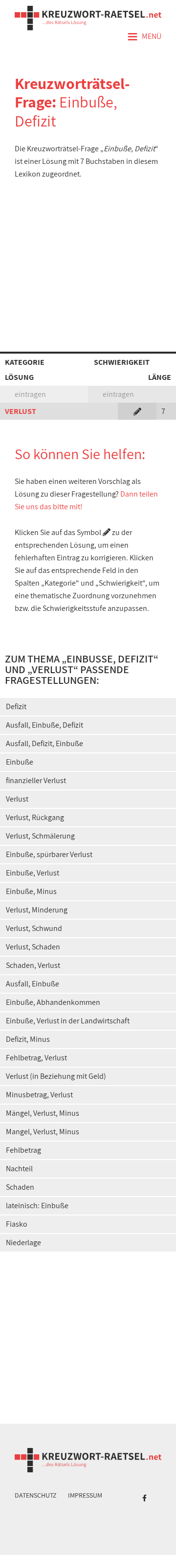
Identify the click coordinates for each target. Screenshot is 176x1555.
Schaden (20, 1187)
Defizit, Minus (28, 1039)
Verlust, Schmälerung (40, 836)
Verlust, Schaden (33, 947)
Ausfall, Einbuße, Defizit (44, 725)
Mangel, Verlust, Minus (42, 1131)
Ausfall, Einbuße (32, 984)
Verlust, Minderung (36, 910)
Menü (144, 37)
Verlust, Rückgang (35, 817)
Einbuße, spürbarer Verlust (49, 854)
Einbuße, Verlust (32, 873)
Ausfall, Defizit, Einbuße (44, 743)
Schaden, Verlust (33, 965)
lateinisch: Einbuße (37, 1205)
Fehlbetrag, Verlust (36, 1058)
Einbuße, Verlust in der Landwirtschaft (68, 1021)
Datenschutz (36, 1495)
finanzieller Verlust (36, 780)
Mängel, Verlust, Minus (42, 1113)
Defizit (16, 706)
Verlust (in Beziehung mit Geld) (56, 1076)
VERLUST (20, 411)
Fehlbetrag (23, 1150)
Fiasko (16, 1224)
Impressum (85, 1495)
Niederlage (23, 1242)
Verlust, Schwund (34, 928)
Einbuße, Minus (31, 891)
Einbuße (19, 762)
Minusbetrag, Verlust (39, 1095)
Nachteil (19, 1168)
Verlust (17, 799)
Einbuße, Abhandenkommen (53, 1002)
